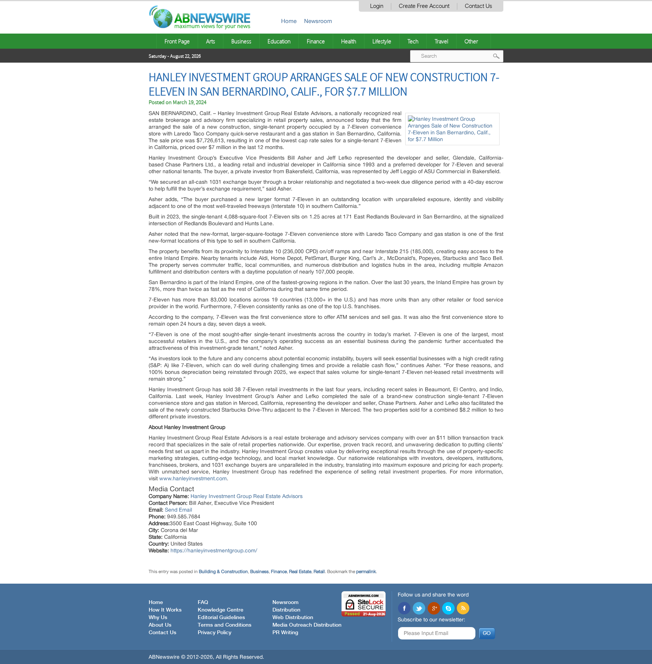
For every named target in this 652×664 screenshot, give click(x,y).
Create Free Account (424, 6)
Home (289, 21)
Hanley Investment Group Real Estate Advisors (247, 496)
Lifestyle (381, 41)
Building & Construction (223, 571)
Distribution (286, 610)
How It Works (165, 610)
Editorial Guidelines (221, 617)
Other (471, 41)
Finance (316, 41)
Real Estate (300, 571)
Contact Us (478, 6)
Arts (210, 41)
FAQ (203, 602)
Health (348, 41)
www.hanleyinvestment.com (193, 478)
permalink (366, 571)
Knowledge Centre (220, 610)
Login (376, 6)
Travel (441, 41)
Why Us (158, 617)
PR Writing (285, 632)
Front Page (177, 41)
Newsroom (318, 21)
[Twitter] (418, 609)
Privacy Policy (214, 632)
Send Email (178, 510)
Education (279, 41)
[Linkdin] (433, 609)
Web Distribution (292, 617)
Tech (413, 41)
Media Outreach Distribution (306, 625)
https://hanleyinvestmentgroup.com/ (214, 550)
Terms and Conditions (224, 625)
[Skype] (448, 609)
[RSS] (463, 609)
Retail (319, 571)
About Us (160, 625)
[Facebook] (404, 609)
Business (241, 41)
